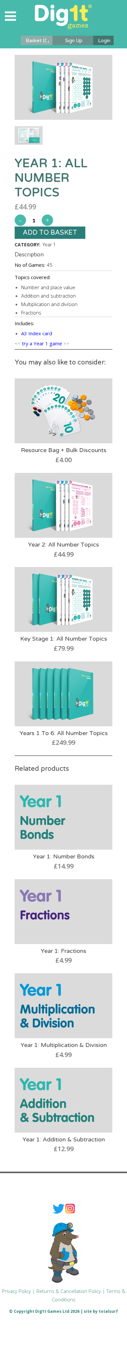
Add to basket (50, 233)
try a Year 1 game (42, 343)
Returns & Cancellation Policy (68, 1291)
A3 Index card (36, 333)
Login (104, 40)
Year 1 (49, 244)
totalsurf (108, 1311)
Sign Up (73, 40)
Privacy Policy (16, 1291)
